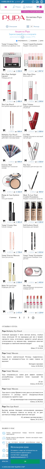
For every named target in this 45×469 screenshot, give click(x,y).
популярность (23, 41)
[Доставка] (37, 1)
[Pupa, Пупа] (14, 18)
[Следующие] (33, 317)
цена (41, 41)
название (34, 41)
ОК (25, 461)
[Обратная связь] (22, 1)
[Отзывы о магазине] (33, 1)
